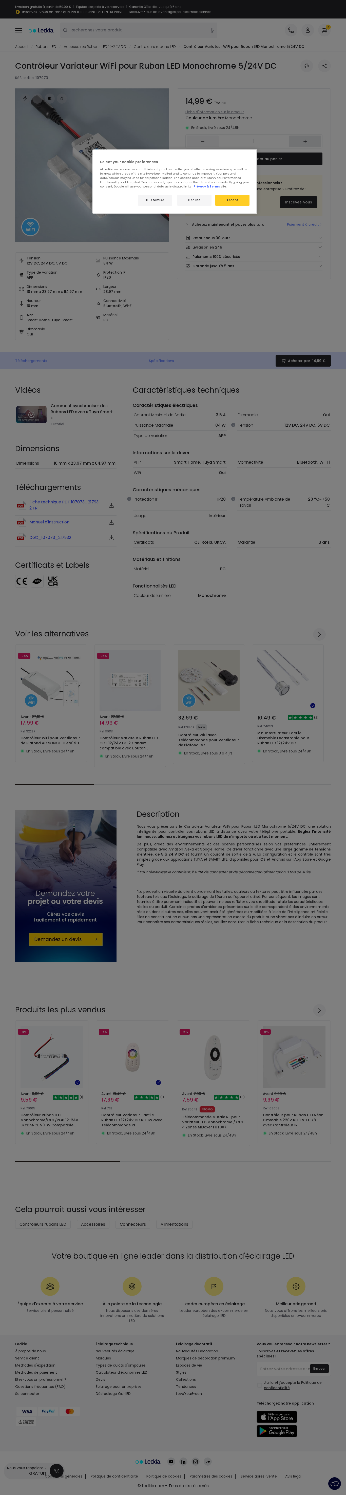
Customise (155, 200)
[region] (174, 181)
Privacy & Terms (207, 186)
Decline (194, 200)
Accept (232, 200)
